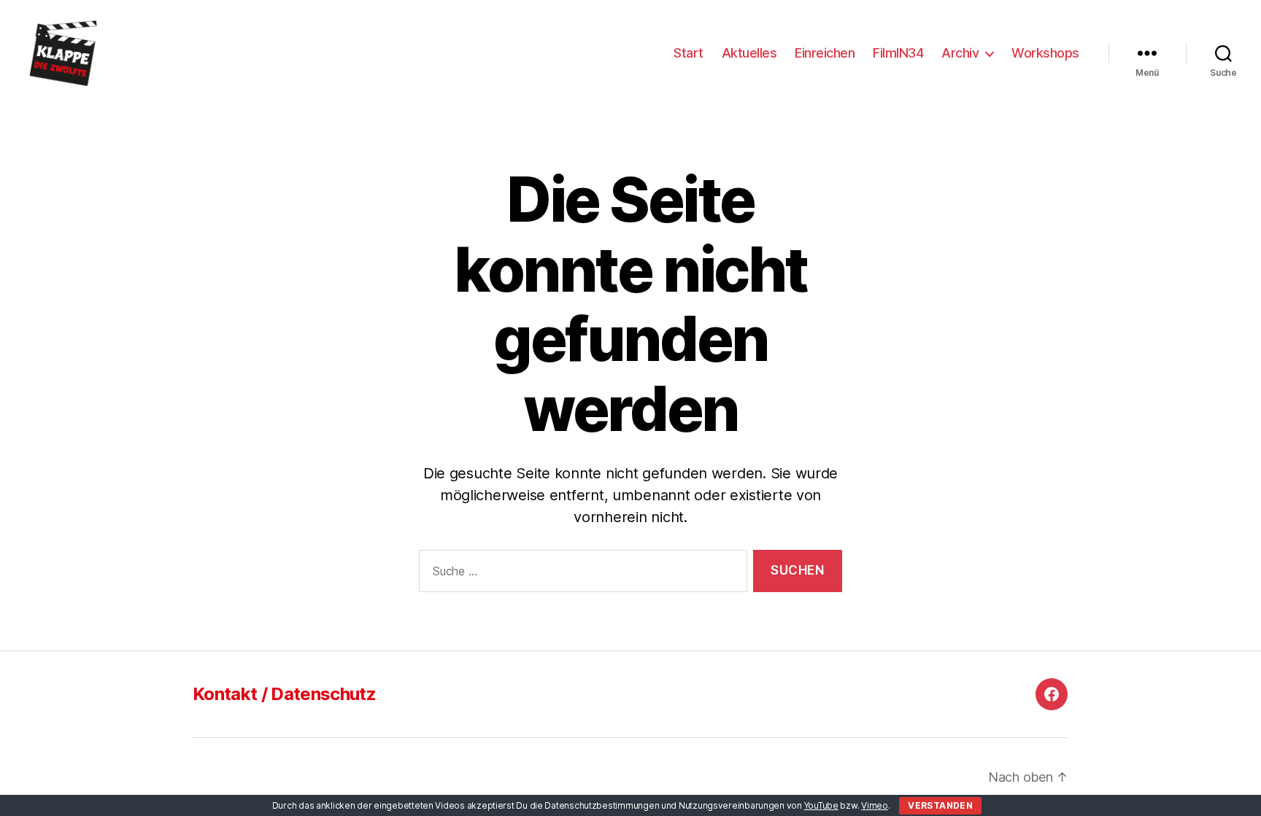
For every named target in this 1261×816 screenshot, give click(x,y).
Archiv (960, 53)
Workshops (1045, 53)
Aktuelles (749, 53)
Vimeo (874, 805)
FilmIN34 (898, 53)
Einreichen (825, 53)
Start (688, 53)
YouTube (821, 805)
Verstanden (940, 805)
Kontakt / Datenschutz (284, 693)
